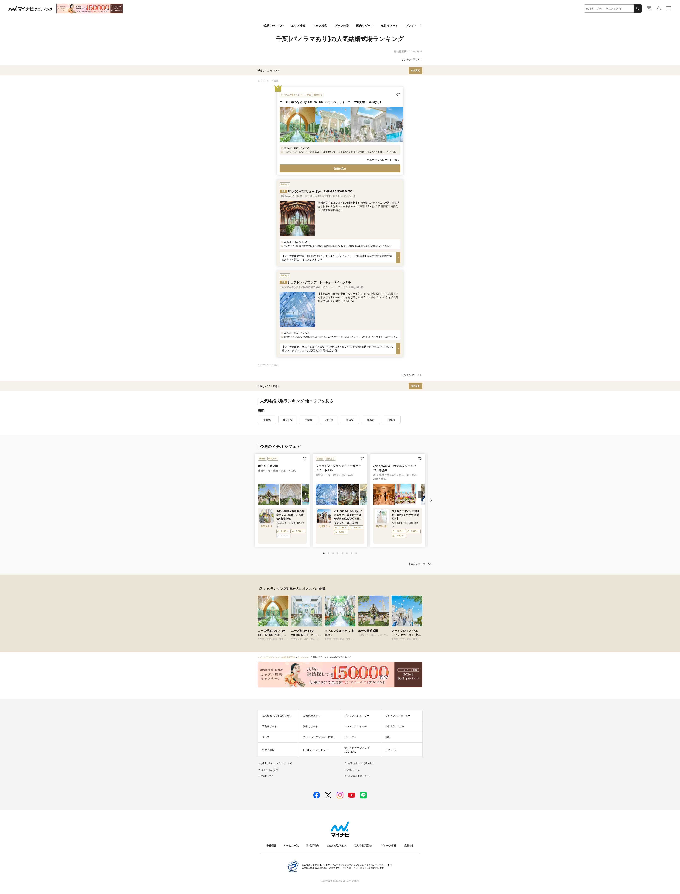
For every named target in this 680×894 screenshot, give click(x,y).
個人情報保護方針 (364, 845)
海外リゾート (389, 25)
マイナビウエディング (268, 657)
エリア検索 (298, 25)
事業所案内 (312, 845)
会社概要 (271, 845)
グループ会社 (388, 845)
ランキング (303, 657)
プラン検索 (342, 25)
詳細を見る (340, 168)
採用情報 (409, 845)
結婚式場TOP (288, 657)
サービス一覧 (291, 845)
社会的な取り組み (336, 845)
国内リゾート (364, 25)
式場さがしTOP (274, 25)
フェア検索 (320, 25)
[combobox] (609, 8)
